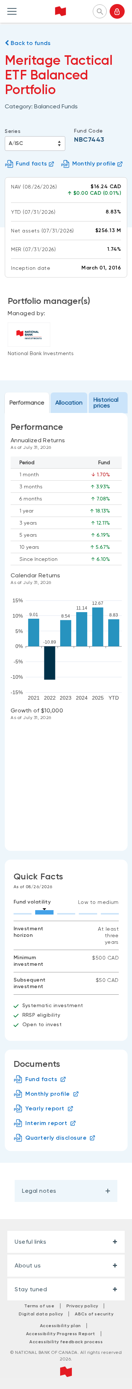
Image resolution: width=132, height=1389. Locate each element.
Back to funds (30, 43)
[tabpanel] (66, 632)
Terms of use (39, 1305)
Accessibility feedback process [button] (66, 1341)
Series (13, 131)
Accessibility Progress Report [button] (60, 1333)
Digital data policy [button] (41, 1314)
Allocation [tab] (68, 402)
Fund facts (31, 163)
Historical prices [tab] (106, 402)
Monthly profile (94, 163)
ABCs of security (94, 1314)
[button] (99, 11)
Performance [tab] (27, 402)
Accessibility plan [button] (60, 1325)
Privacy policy (82, 1305)
